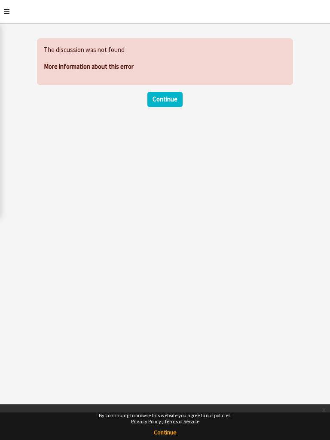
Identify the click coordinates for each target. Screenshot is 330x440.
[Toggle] (6, 11)
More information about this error (89, 66)
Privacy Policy (146, 421)
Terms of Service (181, 421)
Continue (165, 432)
